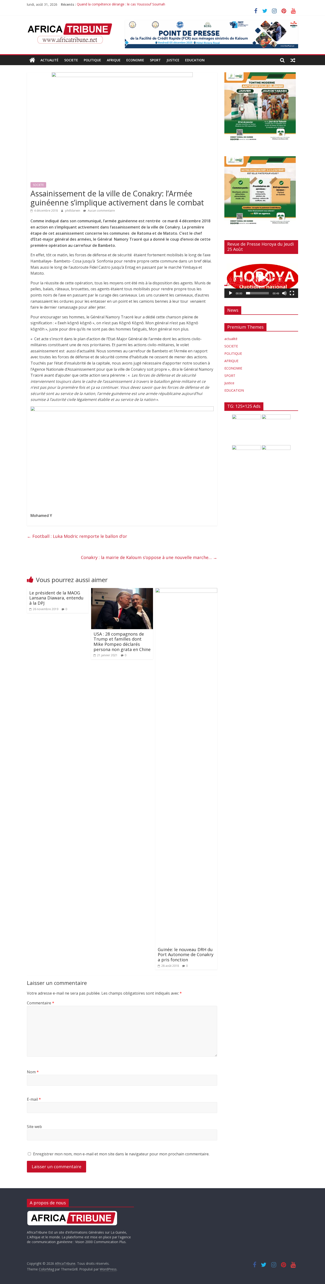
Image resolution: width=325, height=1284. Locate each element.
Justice (173, 60)
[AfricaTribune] (32, 60)
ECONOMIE (135, 60)
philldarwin (73, 211)
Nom (33, 1072)
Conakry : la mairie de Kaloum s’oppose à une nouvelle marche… (149, 557)
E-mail (34, 1099)
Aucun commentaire (101, 211)
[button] (261, 277)
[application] (261, 278)
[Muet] (284, 293)
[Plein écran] (292, 293)
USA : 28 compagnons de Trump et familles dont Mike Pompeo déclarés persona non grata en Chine (122, 641)
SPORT (155, 60)
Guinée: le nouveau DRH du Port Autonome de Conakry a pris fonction (185, 955)
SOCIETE (71, 60)
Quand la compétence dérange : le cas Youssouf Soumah (121, 4)
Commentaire (40, 1003)
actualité (49, 60)
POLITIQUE (92, 60)
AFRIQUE (114, 60)
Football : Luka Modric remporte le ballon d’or (77, 536)
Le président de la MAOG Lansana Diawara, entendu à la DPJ (56, 598)
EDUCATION (195, 60)
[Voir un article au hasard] (293, 60)
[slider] (257, 293)
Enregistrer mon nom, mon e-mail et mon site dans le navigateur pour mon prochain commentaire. (121, 1154)
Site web (34, 1126)
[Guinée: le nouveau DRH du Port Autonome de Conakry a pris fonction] (186, 590)
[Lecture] (230, 293)
